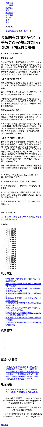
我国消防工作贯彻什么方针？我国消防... (22, 369)
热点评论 (9, 13)
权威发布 (9, 8)
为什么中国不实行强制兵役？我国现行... (22, 367)
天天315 (9, 17)
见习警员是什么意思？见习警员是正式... (22, 372)
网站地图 (4, 425)
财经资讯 (9, 3)
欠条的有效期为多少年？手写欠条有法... (22, 390)
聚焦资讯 (9, 15)
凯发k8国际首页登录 (14, 31)
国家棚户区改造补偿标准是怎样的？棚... (22, 374)
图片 (7, 20)
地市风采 (9, 5)
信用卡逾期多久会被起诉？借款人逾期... (22, 376)
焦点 (7, 22)
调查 (7, 10)
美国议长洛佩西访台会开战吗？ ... (20, 379)
